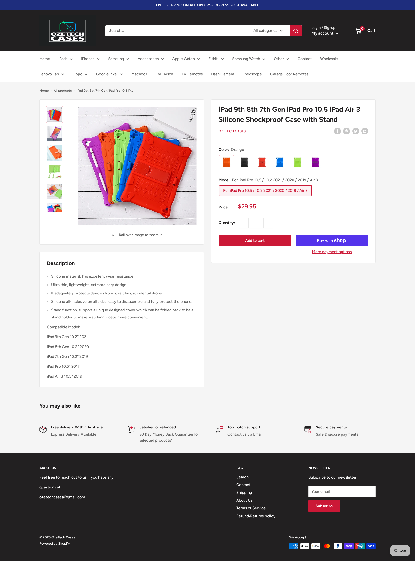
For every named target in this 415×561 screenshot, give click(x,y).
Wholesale (329, 58)
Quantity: (227, 222)
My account (323, 33)
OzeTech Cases (232, 131)
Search (242, 477)
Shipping (244, 492)
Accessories (148, 58)
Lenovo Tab (49, 74)
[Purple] (315, 162)
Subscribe (324, 506)
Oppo (77, 74)
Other (279, 58)
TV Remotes (192, 74)
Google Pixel (107, 74)
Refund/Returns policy (255, 516)
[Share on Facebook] (337, 130)
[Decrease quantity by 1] (243, 223)
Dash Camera (222, 74)
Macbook (139, 74)
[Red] (262, 162)
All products (63, 91)
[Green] (297, 162)
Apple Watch (183, 58)
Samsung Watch (246, 58)
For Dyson (164, 74)
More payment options (332, 252)
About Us (244, 500)
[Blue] (279, 162)
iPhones (87, 58)
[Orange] (226, 162)
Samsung (116, 58)
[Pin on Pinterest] (346, 130)
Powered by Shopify (54, 544)
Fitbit (213, 58)
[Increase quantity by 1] (269, 223)
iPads (62, 58)
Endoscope (252, 74)
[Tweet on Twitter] (355, 130)
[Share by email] (364, 130)
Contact (305, 58)
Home (44, 58)
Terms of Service (251, 508)
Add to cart (255, 240)
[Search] (296, 30)
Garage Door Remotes (289, 74)
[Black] (244, 162)
